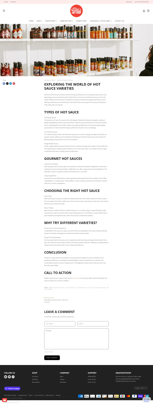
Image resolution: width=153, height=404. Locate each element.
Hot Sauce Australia (100, 288)
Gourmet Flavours (71, 288)
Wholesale (13, 2)
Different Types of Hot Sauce (57, 288)
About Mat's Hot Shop (10, 395)
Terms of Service (39, 395)
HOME (31, 21)
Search (31, 395)
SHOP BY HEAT (50, 21)
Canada (140, 388)
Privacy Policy (92, 379)
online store (76, 278)
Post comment (52, 358)
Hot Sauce (91, 288)
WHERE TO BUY (81, 21)
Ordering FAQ (92, 376)
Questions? (129, 2)
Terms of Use (92, 382)
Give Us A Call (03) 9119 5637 (142, 2)
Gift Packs (35, 379)
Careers (6, 2)
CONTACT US (119, 21)
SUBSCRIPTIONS (66, 21)
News (61, 376)
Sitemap (58, 395)
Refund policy (50, 395)
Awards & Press (22, 395)
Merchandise (36, 382)
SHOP (39, 21)
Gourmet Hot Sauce (81, 288)
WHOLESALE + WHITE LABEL (100, 21)
